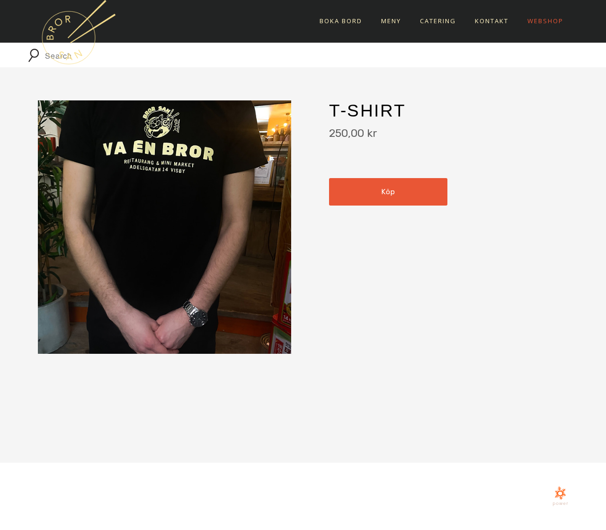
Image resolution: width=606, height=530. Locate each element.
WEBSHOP (545, 21)
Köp (388, 192)
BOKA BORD (341, 21)
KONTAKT (491, 21)
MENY (391, 21)
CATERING (438, 21)
